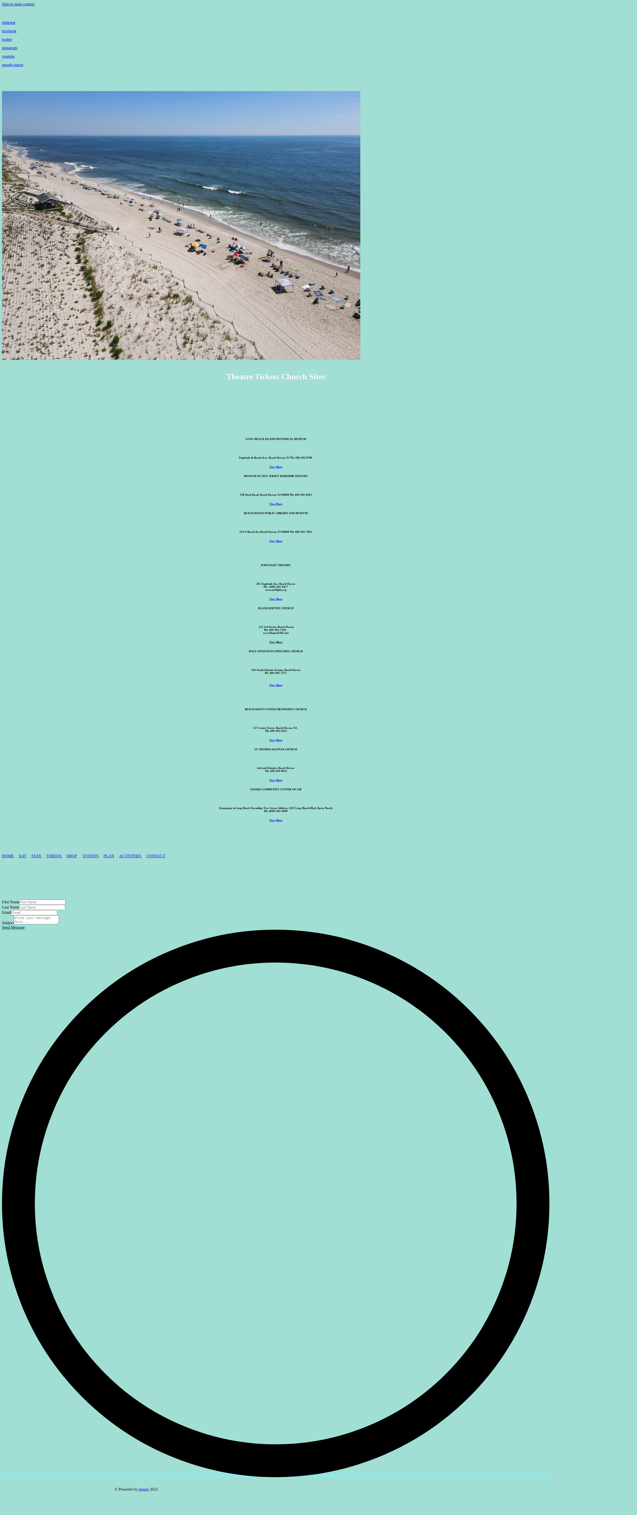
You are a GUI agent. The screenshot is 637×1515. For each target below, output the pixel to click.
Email (6, 912)
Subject (8, 923)
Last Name (10, 907)
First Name (10, 902)
